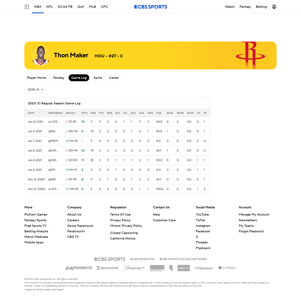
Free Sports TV (35, 226)
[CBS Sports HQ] (142, 259)
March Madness (36, 237)
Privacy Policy (120, 220)
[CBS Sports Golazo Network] (183, 258)
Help (156, 214)
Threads (202, 242)
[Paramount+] (134, 267)
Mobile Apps (33, 242)
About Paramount (80, 226)
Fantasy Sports (35, 220)
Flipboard (203, 248)
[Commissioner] (161, 266)
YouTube (202, 214)
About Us (74, 214)
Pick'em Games (35, 214)
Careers (73, 220)
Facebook (203, 231)
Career (114, 78)
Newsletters (248, 220)
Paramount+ (76, 231)
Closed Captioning (124, 233)
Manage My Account (254, 214)
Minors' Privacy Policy (126, 226)
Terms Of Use (120, 214)
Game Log (79, 78)
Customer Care (164, 220)
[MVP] (184, 266)
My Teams (246, 226)
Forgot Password (251, 231)
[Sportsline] (108, 267)
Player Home (36, 78)
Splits (98, 78)
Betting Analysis (36, 231)
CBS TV (73, 237)
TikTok (200, 220)
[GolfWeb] (227, 268)
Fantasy (58, 78)
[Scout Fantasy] (204, 268)
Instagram (203, 226)
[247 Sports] (78, 267)
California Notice (122, 238)
